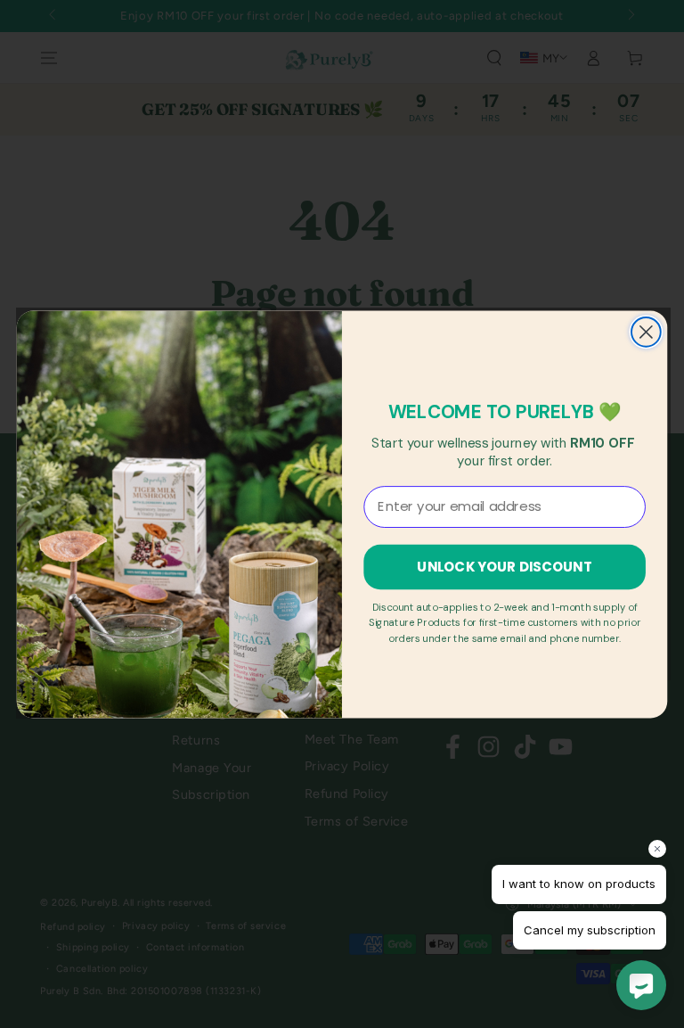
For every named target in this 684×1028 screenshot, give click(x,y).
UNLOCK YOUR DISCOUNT (504, 566)
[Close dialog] (646, 332)
